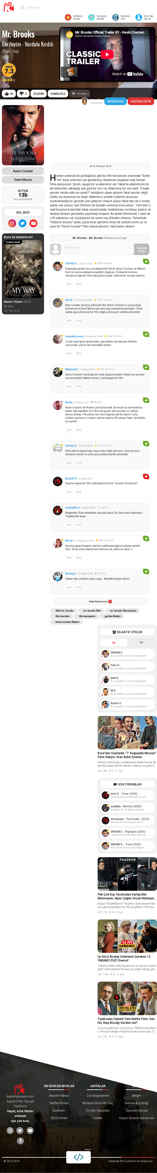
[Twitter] (23, 223)
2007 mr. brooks (65, 610)
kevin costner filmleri (67, 622)
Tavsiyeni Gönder (136, 1110)
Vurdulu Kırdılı (39, 44)
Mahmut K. (71, 369)
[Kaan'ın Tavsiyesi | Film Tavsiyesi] (9, 7)
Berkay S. (71, 573)
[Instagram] (12, 223)
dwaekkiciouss (74, 336)
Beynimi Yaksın (59, 1095)
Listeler (98, 1118)
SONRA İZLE (58, 93)
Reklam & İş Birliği (136, 1103)
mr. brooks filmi (92, 610)
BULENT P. (71, 478)
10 (82, 93)
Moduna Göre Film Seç (98, 1103)
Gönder (142, 250)
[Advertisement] (100, 132)
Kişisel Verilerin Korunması (136, 1118)
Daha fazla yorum (100, 601)
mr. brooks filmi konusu (123, 610)
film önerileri (63, 616)
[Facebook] (20, 1140)
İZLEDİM (38, 93)
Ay (113, 642)
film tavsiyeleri (87, 616)
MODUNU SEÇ (115, 101)
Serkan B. (71, 445)
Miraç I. (70, 540)
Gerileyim (11, 44)
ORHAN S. (71, 263)
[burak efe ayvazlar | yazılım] (78, 1157)
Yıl (141, 642)
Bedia (69, 402)
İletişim (136, 1095)
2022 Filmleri (59, 1118)
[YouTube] (33, 223)
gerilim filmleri (113, 616)
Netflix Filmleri (59, 1103)
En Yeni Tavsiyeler (98, 1110)
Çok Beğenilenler (98, 1095)
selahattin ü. (72, 507)
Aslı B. (69, 300)
